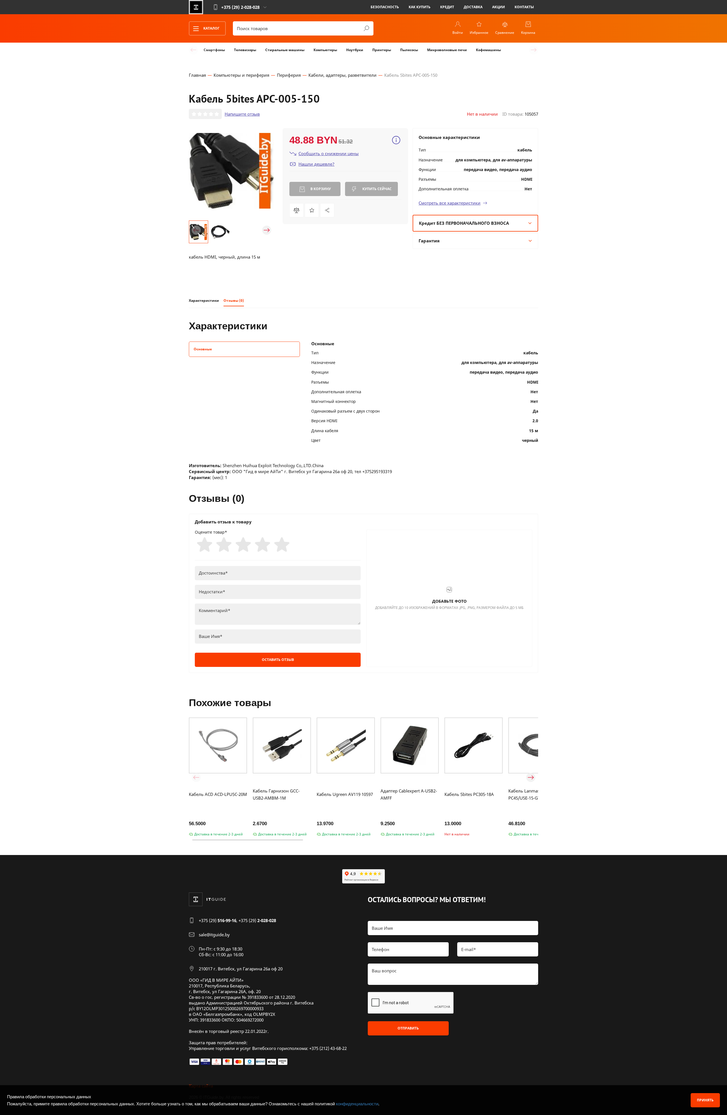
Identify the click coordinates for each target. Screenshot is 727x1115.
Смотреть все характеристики (450, 203)
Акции (498, 7)
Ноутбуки (354, 49)
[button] (196, 230)
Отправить (408, 1028)
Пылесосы (409, 49)
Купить (377, 188)
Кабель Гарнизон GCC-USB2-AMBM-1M (276, 794)
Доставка (473, 7)
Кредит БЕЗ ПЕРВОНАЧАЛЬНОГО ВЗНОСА (464, 223)
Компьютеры (325, 49)
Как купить (420, 7)
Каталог (211, 28)
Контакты (524, 7)
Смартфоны (214, 49)
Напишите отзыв (242, 114)
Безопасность (385, 7)
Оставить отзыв (278, 659)
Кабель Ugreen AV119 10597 (345, 794)
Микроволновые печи (447, 49)
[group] (231, 170)
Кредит (447, 7)
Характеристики (204, 300)
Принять (705, 1100)
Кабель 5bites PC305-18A (469, 794)
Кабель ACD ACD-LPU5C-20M (218, 794)
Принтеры (381, 49)
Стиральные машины (284, 49)
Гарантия (429, 241)
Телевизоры (245, 49)
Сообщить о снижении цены (328, 153)
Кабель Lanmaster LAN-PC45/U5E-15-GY (532, 794)
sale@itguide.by (214, 934)
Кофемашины (488, 49)
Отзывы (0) (233, 300)
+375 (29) (217, 920)
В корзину (320, 188)
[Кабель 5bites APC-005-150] (327, 210)
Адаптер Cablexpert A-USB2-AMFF (409, 794)
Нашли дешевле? (316, 164)
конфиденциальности (357, 1103)
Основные (203, 349)
